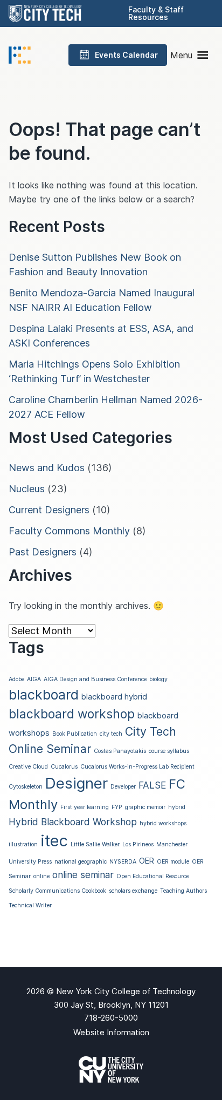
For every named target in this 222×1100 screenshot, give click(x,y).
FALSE (152, 785)
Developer (123, 786)
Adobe (16, 679)
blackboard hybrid (114, 697)
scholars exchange (133, 890)
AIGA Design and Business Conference (95, 679)
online (41, 876)
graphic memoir (145, 807)
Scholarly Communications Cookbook (57, 890)
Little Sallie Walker (95, 844)
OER (146, 861)
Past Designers (43, 552)
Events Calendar (126, 54)
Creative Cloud (28, 766)
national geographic (80, 861)
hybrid (176, 807)
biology (158, 679)
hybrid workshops (163, 823)
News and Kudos (47, 467)
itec (54, 840)
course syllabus (169, 751)
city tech (111, 733)
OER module (173, 861)
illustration (23, 844)
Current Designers (49, 509)
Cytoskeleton (26, 786)
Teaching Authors (183, 890)
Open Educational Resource (152, 876)
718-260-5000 (111, 1018)
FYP (117, 807)
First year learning (84, 807)
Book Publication (74, 733)
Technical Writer (30, 905)
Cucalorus (64, 766)
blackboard (44, 695)
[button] (181, 55)
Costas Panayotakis (120, 751)
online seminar (83, 874)
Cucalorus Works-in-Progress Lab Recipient (137, 766)
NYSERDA (122, 861)
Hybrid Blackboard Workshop (73, 821)
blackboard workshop (72, 714)
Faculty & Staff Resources (156, 13)
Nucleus (27, 488)
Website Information (111, 1032)
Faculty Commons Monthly (69, 531)
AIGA (34, 679)
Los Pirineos (138, 844)
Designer (76, 783)
